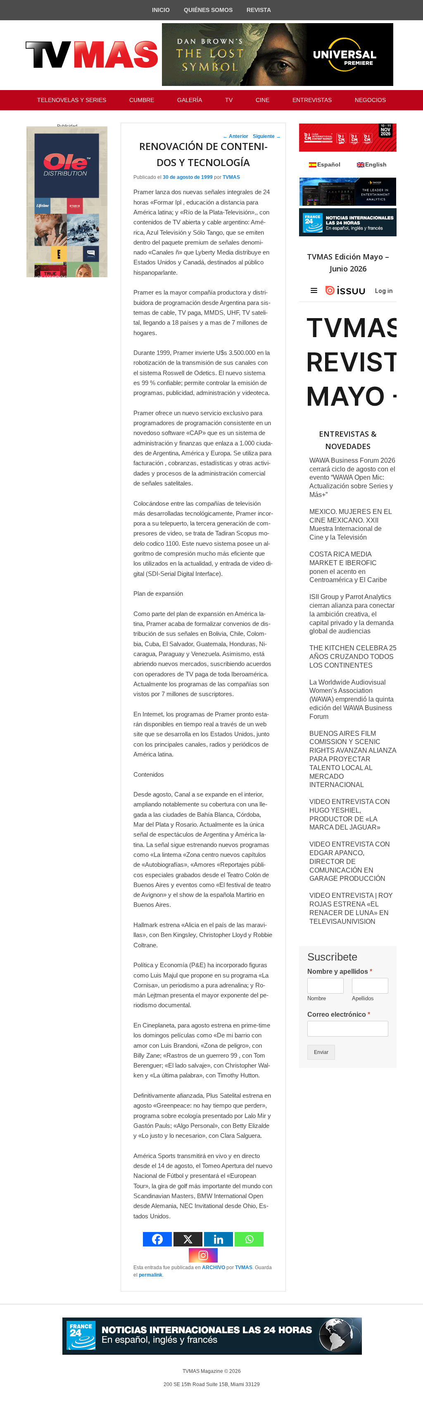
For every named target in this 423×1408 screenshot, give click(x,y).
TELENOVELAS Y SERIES (71, 100)
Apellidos (363, 998)
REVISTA (259, 10)
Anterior (235, 136)
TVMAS (231, 177)
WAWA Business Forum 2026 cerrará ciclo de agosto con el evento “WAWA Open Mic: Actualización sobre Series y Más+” (352, 477)
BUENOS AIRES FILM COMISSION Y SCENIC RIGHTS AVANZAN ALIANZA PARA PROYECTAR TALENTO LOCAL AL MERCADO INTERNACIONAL (352, 759)
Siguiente (267, 136)
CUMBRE (141, 100)
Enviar (321, 1052)
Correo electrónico (338, 1014)
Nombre (316, 998)
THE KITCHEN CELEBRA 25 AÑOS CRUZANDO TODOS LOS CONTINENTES (353, 657)
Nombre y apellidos (339, 971)
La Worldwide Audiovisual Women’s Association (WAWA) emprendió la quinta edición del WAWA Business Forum (351, 699)
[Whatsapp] (249, 1239)
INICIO (161, 10)
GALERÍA (189, 100)
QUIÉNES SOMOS (208, 10)
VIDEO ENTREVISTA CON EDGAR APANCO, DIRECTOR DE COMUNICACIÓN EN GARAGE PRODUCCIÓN (349, 861)
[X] (187, 1239)
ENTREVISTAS (312, 100)
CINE (262, 100)
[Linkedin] (218, 1239)
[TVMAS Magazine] (92, 54)
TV (229, 100)
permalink (150, 1275)
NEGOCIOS (370, 100)
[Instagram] (203, 1255)
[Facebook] (157, 1239)
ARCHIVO (213, 1267)
